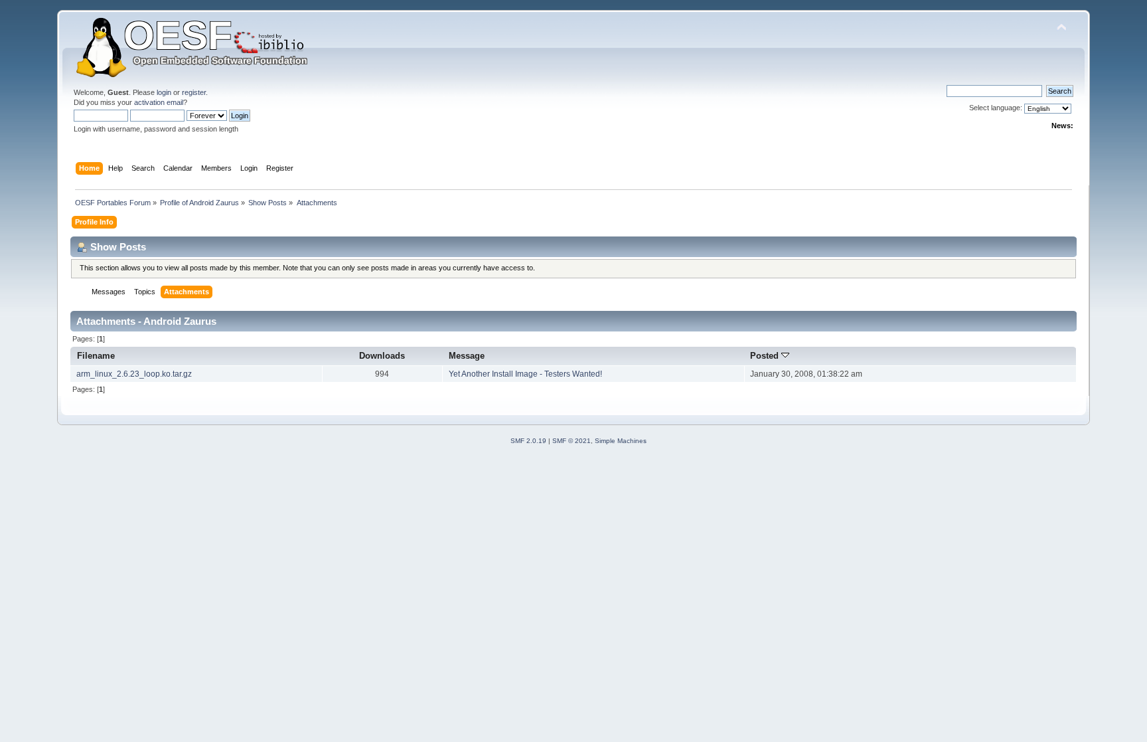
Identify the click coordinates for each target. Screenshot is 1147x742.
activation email (158, 102)
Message (467, 356)
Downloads (382, 356)
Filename (96, 356)
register (194, 92)
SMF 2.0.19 (528, 440)
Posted (765, 356)
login (164, 92)
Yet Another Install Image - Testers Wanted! (525, 374)
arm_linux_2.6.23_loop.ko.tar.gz (134, 374)
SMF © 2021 (571, 440)
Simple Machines (621, 440)
